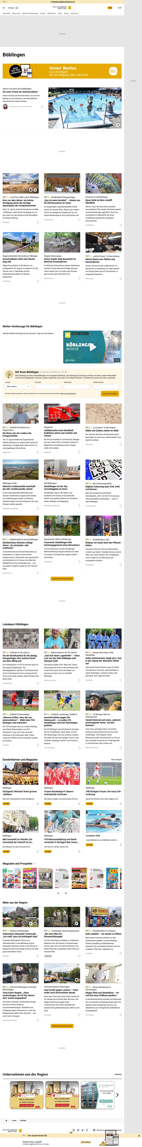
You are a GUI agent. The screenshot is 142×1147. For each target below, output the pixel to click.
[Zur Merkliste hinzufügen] (42, 106)
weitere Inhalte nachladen (62, 579)
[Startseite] (6, 1120)
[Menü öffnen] (4, 8)
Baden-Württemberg (30, 13)
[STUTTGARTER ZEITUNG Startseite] (62, 7)
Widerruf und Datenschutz (68, 393)
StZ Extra (74, 13)
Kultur (66, 13)
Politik (42, 13)
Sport (60, 13)
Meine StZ (16, 13)
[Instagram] (74, 1130)
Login (120, 8)
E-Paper (11, 8)
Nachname (67, 382)
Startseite (6, 13)
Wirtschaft (51, 13)
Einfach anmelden (110, 394)
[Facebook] (87, 1130)
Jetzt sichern (85, 1142)
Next (117, 1094)
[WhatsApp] (78, 1130)
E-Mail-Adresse (98, 382)
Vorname (38, 382)
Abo (110, 8)
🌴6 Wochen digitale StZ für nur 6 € (62, 2)
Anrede (7, 382)
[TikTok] (82, 1130)
